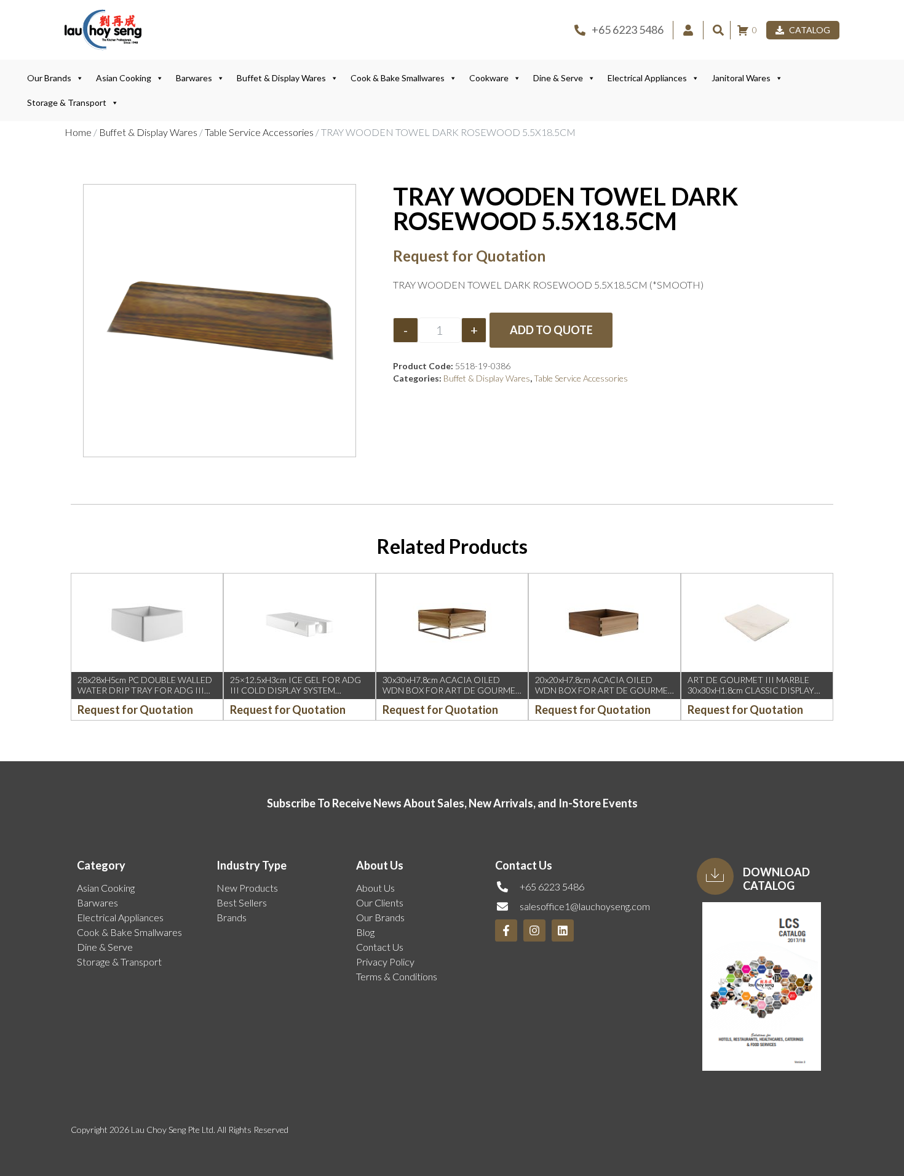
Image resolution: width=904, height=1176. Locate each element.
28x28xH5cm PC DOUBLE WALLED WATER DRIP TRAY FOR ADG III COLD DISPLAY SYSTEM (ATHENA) (144, 690)
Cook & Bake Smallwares (398, 78)
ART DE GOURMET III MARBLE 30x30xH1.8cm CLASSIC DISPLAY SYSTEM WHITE (751, 690)
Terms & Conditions (396, 976)
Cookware (489, 78)
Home (78, 132)
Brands (231, 917)
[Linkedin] (563, 930)
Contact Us (379, 947)
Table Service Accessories (259, 132)
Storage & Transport (66, 102)
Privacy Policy (385, 961)
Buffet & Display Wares (281, 78)
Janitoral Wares (741, 78)
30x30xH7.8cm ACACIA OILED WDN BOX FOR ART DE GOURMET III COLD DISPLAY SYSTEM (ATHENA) (452, 695)
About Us (375, 888)
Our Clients (379, 902)
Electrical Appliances (647, 78)
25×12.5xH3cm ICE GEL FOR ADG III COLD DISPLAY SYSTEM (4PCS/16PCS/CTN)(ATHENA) (295, 690)
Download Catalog (776, 878)
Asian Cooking (123, 78)
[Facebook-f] (506, 930)
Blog (365, 932)
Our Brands (49, 78)
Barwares (194, 78)
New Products (247, 888)
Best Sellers (241, 902)
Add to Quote (551, 330)
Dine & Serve (558, 78)
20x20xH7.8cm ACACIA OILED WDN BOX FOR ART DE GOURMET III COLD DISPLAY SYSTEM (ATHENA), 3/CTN (604, 695)
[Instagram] (534, 930)
